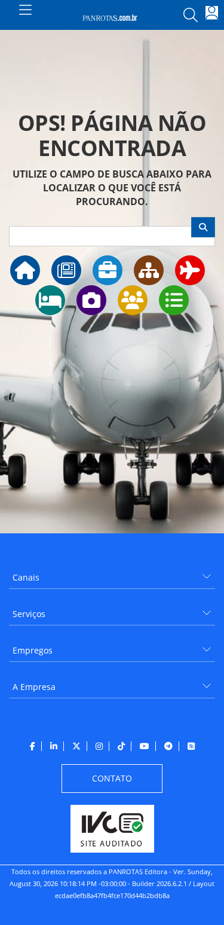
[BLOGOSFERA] (174, 300)
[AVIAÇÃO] (190, 270)
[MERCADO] (149, 270)
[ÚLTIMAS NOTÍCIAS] (66, 270)
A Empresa (34, 686)
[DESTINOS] (91, 300)
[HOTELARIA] (50, 300)
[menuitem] (112, 573)
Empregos (33, 650)
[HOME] (25, 270)
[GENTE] (133, 300)
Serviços (29, 613)
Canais (26, 577)
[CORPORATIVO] (107, 270)
